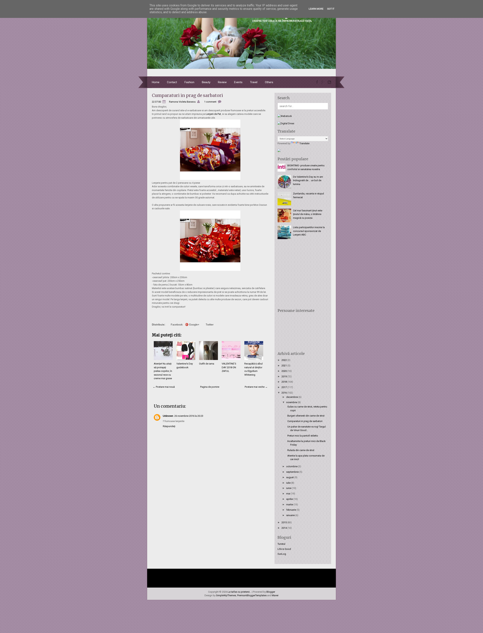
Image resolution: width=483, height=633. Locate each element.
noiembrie (292, 402)
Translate (304, 143)
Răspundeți (169, 426)
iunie (289, 488)
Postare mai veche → (256, 386)
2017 (284, 387)
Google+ (194, 324)
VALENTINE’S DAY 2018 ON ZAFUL (229, 367)
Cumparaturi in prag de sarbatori (187, 95)
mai (288, 493)
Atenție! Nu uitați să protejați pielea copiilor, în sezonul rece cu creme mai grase (163, 371)
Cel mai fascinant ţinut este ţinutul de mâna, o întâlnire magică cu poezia (307, 214)
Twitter (210, 324)
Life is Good (284, 549)
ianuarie (290, 515)
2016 (284, 392)
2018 (284, 381)
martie (290, 504)
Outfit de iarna (206, 363)
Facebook (177, 324)
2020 (284, 371)
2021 (284, 365)
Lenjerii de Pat (213, 114)
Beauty (206, 82)
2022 (284, 360)
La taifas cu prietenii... (239, 591)
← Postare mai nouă (164, 386)
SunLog (282, 553)
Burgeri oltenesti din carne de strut (306, 415)
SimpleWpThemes (226, 595)
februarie (291, 509)
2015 (284, 522)
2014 (284, 527)
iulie (288, 482)
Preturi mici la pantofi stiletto (302, 435)
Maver (275, 595)
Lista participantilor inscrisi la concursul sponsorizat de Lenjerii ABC (309, 231)
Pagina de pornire (209, 386)
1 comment (210, 101)
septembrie (292, 471)
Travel (253, 82)
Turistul (281, 543)
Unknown (168, 415)
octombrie (292, 466)
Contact (172, 82)
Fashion (189, 82)
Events (238, 82)
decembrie (292, 397)
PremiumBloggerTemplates (252, 595)
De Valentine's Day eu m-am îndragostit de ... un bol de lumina (308, 180)
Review (222, 82)
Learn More (316, 8)
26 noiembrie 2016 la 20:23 (188, 415)
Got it (330, 8)
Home (155, 82)
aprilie (289, 499)
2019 (284, 376)
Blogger (270, 591)
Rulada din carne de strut (300, 450)
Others (269, 82)
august (290, 477)
